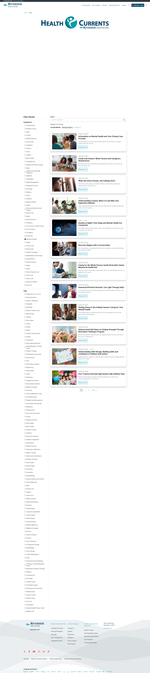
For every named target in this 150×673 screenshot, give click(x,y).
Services (104, 5)
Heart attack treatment (33, 384)
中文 (48, 671)
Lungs (28, 323)
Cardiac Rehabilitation (32, 554)
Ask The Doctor (30, 229)
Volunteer (71, 637)
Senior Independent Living (34, 393)
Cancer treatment (31, 535)
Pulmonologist (30, 508)
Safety (28, 265)
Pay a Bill (53, 634)
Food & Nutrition (31, 219)
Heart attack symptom (32, 364)
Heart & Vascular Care (32, 272)
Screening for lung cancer (33, 354)
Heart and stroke (31, 297)
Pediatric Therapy (31, 351)
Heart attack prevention (33, 343)
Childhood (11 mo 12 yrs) (33, 294)
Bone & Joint (30, 249)
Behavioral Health (31, 239)
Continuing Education (90, 642)
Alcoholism (29, 377)
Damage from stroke (32, 380)
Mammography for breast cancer (34, 347)
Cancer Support (30, 515)
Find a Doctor (86, 5)
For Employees (88, 639)
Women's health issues (33, 310)
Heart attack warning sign (33, 403)
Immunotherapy (31, 521)
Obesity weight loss (32, 525)
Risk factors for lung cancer (34, 588)
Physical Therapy (31, 430)
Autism (28, 416)
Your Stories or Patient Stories (35, 226)
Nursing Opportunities (91, 633)
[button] (146, 5)
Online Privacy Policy (56, 659)
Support (28, 492)
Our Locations (96, 5)
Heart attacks (30, 423)
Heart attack (30, 320)
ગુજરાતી (85, 671)
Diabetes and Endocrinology (34, 165)
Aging (28, 216)
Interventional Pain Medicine (34, 561)
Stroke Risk (29, 472)
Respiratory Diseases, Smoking (35, 568)
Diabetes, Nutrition (32, 459)
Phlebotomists (30, 410)
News (28, 168)
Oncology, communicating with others (35, 565)
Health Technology (31, 252)
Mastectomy (29, 367)
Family (28, 195)
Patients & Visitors (114, 5)
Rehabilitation (30, 548)
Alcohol (28, 337)
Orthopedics (29, 179)
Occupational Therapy (32, 544)
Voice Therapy (30, 551)
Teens (28, 152)
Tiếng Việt (109, 671)
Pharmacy (29, 390)
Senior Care (29, 275)
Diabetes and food (31, 420)
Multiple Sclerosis (31, 446)
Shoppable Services (56, 641)
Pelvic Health (30, 371)
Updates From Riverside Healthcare (33, 172)
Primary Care (30, 246)
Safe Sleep (29, 307)
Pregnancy (29, 223)
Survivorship (30, 142)
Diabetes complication (32, 439)
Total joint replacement (33, 512)
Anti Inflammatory (31, 397)
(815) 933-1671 (8, 1)
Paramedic (29, 304)
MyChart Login (139, 5)
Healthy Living (30, 598)
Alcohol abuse (30, 357)
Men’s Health (30, 158)
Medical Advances (31, 138)
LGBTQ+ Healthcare (32, 300)
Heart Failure (30, 443)
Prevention (29, 236)
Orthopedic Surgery (32, 585)
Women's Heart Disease (33, 333)
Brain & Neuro (30, 259)
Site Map (26, 659)
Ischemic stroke (30, 582)
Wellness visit (30, 611)
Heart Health (30, 462)
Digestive (29, 176)
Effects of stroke (31, 498)
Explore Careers (89, 630)
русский (73, 671)
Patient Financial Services (58, 624)
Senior (28, 374)
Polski (37, 671)
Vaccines (28, 531)
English (25, 671)
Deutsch (53, 671)
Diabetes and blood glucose (34, 400)
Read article (83, 147)
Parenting (29, 189)
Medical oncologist (31, 387)
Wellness (28, 192)
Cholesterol (29, 340)
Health (28, 242)
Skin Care (29, 285)
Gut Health (29, 578)
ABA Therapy (30, 314)
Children (28, 155)
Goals (28, 558)
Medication (29, 407)
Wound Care (30, 213)
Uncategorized (30, 161)
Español (70, 631)
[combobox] (88, 119)
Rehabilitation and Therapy (34, 255)
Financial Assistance (57, 631)
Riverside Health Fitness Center (35, 608)
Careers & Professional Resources (91, 625)
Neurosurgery (30, 466)
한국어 (59, 671)
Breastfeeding (30, 476)
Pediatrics (29, 199)
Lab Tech (29, 601)
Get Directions (108, 628)
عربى (64, 671)
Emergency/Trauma (32, 185)
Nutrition (29, 505)
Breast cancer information (34, 456)
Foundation (29, 232)
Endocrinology (30, 518)
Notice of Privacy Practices (39, 659)
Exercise (28, 538)
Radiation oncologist (32, 528)
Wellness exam (30, 591)
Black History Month (32, 436)
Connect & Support (73, 624)
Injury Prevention (31, 541)
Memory (28, 148)
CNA (27, 361)
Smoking (28, 433)
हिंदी (103, 671)
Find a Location (72, 641)
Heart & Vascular (31, 262)
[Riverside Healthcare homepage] (12, 5)
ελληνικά (92, 671)
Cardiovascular (30, 125)
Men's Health (30, 426)
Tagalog (43, 671)
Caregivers (29, 145)
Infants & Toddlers (31, 282)
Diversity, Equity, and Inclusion (35, 479)
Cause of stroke (31, 595)
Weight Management (32, 182)
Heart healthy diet (31, 482)
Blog (30, 12)
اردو (68, 671)
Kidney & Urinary (31, 129)
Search (52, 117)
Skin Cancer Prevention (33, 413)
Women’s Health (31, 202)
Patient (28, 327)
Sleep (27, 132)
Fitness (28, 205)
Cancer (28, 269)
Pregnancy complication (33, 449)
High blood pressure (32, 502)
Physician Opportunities (91, 636)
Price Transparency (56, 637)
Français (98, 671)
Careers (124, 5)
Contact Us (71, 628)
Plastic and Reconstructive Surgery (33, 209)
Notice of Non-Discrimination (73, 659)
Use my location (19, 0)
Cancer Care (29, 278)
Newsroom (71, 634)
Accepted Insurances (57, 628)
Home (25, 12)
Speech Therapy (31, 453)
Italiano (79, 671)
